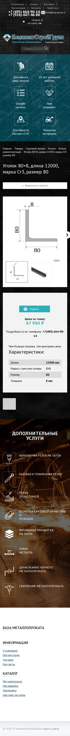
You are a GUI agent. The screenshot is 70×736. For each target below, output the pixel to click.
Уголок (52, 148)
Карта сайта (51, 728)
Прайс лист (53, 8)
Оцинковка (9, 690)
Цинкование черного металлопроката (36, 569)
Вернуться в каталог (36, 185)
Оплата (34, 4)
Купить (34, 309)
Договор (8, 660)
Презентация (18, 8)
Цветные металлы (14, 695)
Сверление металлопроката (41, 586)
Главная (7, 148)
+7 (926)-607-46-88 (24, 14)
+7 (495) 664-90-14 (24, 11)
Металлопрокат (13, 681)
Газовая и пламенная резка (40, 474)
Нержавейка (10, 686)
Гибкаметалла (25, 550)
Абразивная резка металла (40, 455)
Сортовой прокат (35, 148)
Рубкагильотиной (29, 494)
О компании (17, 4)
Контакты (36, 8)
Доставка (49, 4)
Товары (18, 148)
